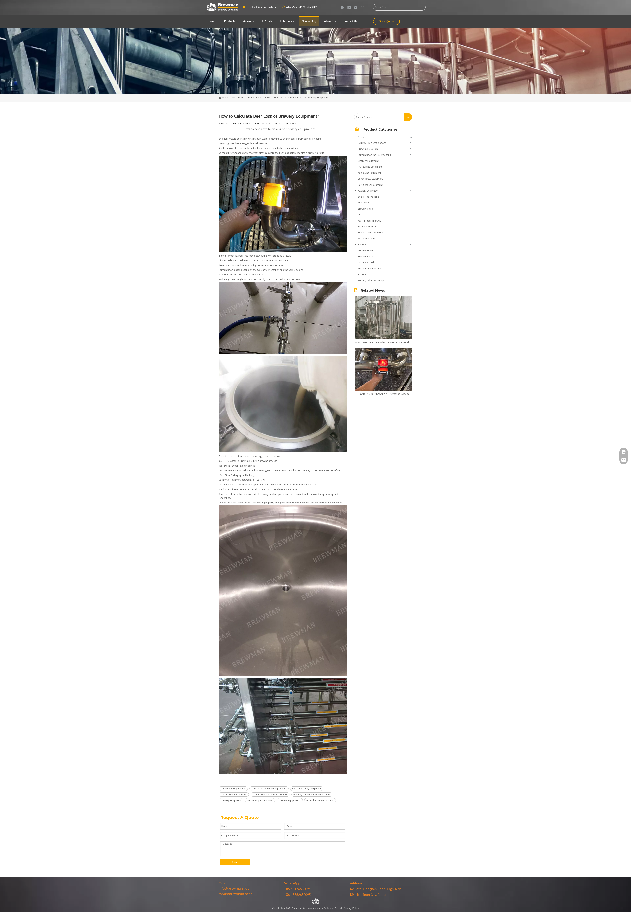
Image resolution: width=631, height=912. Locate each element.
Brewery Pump (365, 256)
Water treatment (366, 238)
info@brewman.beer (265, 7)
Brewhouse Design (368, 148)
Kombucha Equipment (369, 172)
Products (362, 137)
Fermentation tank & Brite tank (374, 154)
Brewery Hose (365, 250)
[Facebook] (342, 7)
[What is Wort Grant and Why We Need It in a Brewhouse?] (383, 317)
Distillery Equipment (368, 160)
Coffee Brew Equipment (370, 178)
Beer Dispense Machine (370, 232)
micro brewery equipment (320, 800)
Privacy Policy (351, 908)
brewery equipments (290, 800)
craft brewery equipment (234, 794)
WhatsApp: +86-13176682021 (301, 7)
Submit (235, 862)
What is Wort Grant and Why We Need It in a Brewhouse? (383, 342)
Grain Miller (364, 202)
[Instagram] (362, 7)
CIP (359, 214)
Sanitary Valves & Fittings (371, 280)
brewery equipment (231, 800)
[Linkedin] (349, 7)
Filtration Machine (367, 226)
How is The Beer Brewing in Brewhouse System (383, 393)
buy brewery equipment (233, 788)
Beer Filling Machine (368, 196)
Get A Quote (386, 21)
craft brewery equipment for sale (270, 794)
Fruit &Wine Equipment (370, 166)
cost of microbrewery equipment (269, 788)
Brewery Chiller (366, 208)
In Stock (362, 244)
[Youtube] (355, 7)
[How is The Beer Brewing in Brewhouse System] (383, 369)
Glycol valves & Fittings (370, 268)
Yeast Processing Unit (369, 220)
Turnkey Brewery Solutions (372, 142)
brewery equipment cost (260, 800)
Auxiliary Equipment (368, 190)
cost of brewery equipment (306, 788)
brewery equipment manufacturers (311, 794)
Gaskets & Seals (366, 262)
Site (294, 123)
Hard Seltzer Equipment (370, 184)
